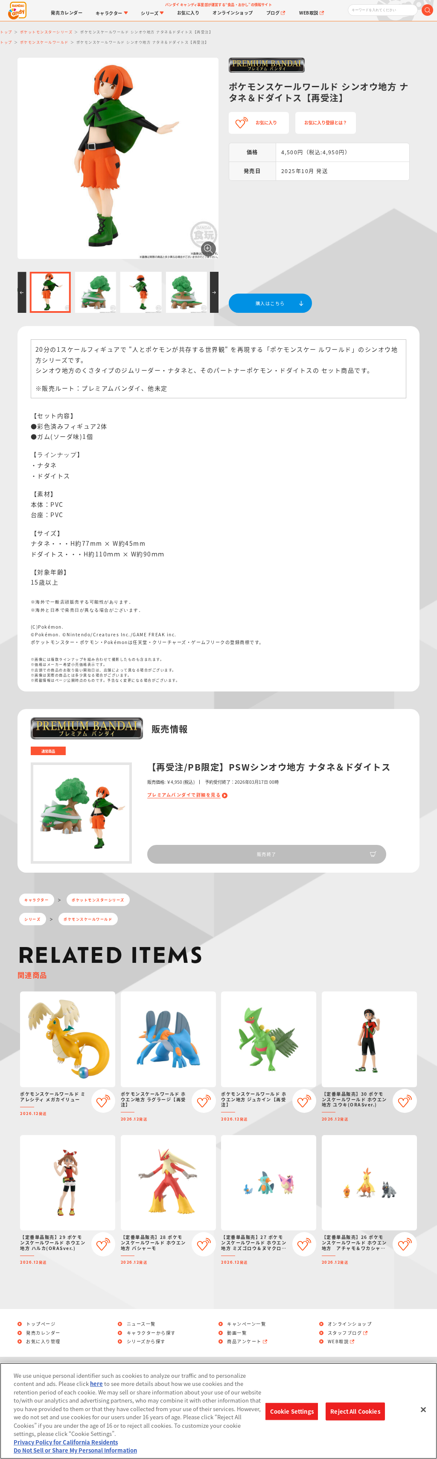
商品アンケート (244, 1341)
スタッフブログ (345, 1333)
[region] (218, 1411)
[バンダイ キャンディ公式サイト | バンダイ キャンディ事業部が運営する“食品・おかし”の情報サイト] (17, 10)
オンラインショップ (350, 1324)
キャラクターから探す (151, 1333)
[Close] (423, 1409)
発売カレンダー (43, 1333)
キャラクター (36, 899)
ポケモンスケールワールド (88, 918)
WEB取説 (338, 1341)
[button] (21, 292)
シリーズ (32, 918)
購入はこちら (270, 303)
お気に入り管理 (43, 1341)
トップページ (40, 1324)
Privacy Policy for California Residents (66, 1442)
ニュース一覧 (141, 1324)
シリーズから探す (146, 1341)
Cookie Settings (292, 1411)
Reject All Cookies (355, 1411)
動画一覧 (237, 1333)
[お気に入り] (103, 1101)
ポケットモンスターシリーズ (98, 899)
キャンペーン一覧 (246, 1324)
